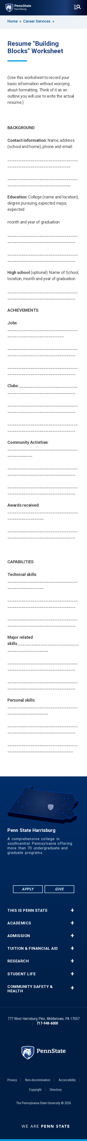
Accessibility (67, 1080)
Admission (18, 936)
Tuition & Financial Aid (32, 948)
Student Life (21, 974)
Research (18, 961)
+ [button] (72, 910)
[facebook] (19, 871)
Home (12, 21)
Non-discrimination (37, 1080)
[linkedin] (31, 871)
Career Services (37, 21)
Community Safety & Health (30, 988)
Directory (56, 1090)
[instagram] (67, 871)
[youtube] (55, 871)
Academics (19, 923)
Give (59, 889)
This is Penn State (27, 910)
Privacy (12, 1080)
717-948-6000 (47, 1023)
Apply (28, 889)
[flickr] (43, 871)
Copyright (35, 1090)
